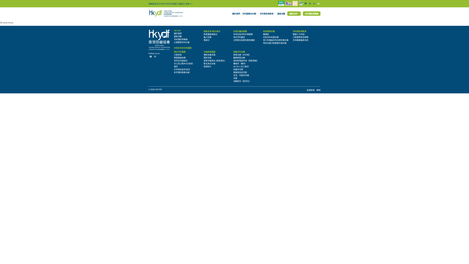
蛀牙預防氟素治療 (182, 72)
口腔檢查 (178, 55)
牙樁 (235, 78)
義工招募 (207, 37)
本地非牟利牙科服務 (183, 48)
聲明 (318, 90)
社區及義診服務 (240, 31)
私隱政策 (311, 90)
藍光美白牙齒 (209, 64)
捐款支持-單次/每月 (212, 31)
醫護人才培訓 (298, 34)
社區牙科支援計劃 (271, 37)
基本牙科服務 (180, 52)
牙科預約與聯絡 (181, 39)
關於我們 (178, 34)
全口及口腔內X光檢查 (183, 64)
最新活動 (178, 36)
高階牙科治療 (239, 52)
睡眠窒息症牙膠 (240, 72)
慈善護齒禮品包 (210, 34)
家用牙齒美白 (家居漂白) (214, 61)
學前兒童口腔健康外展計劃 (275, 43)
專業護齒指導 (180, 58)
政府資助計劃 (269, 31)
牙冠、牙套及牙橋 (241, 75)
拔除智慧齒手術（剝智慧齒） (246, 61)
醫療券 (266, 34)
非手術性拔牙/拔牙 (182, 69)
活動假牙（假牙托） (242, 81)
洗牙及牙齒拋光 (181, 61)
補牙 (176, 67)
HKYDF (177, 31)
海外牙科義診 (239, 37)
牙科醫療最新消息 (300, 40)
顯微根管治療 (239, 58)
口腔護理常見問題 (300, 37)
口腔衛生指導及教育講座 (244, 40)
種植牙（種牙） (240, 64)
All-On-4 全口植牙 (241, 67)
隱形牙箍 (207, 58)
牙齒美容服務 (209, 52)
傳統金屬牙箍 (209, 55)
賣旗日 (206, 40)
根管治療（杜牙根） (242, 55)
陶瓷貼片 (207, 67)
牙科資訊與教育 (299, 31)
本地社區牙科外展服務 (243, 34)
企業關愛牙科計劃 (182, 42)
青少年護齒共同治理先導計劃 (275, 40)
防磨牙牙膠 (238, 69)
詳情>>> (188, 4)
